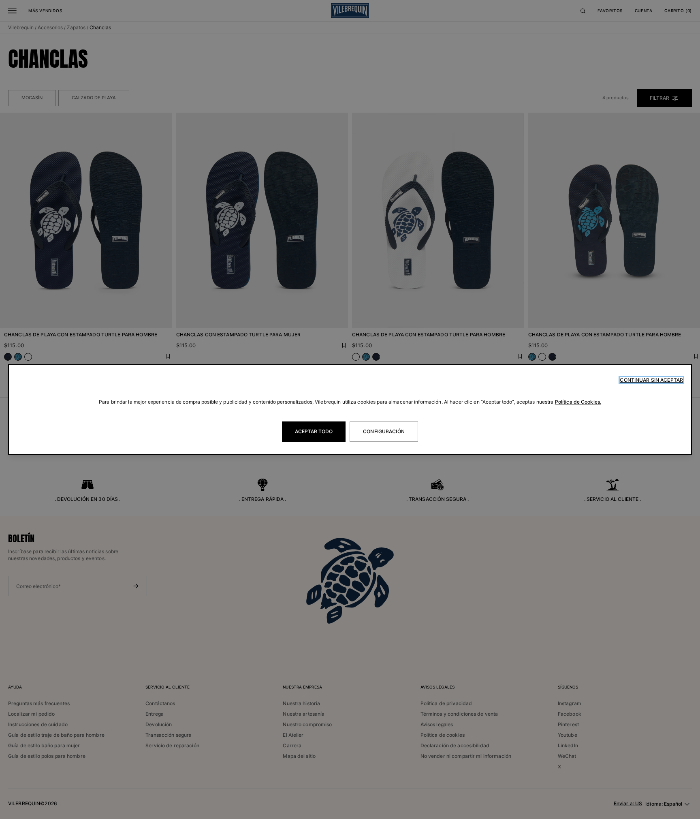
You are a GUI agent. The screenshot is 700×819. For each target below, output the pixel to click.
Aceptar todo (314, 431)
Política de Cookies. (578, 402)
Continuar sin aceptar (651, 380)
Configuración (384, 431)
